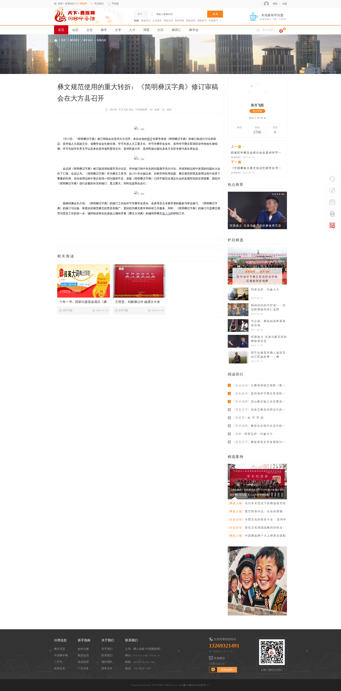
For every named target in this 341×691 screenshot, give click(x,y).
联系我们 (106, 655)
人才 (132, 29)
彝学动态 (88, 40)
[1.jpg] (139, 128)
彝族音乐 (146, 20)
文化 (89, 29)
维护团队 (106, 661)
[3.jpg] (139, 193)
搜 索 (215, 14)
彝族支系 (168, 20)
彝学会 (194, 29)
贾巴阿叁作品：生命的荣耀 (255, 511)
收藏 (157, 109)
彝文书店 (59, 648)
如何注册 (83, 648)
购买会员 (83, 655)
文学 (118, 29)
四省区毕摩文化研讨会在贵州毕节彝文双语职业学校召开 (257, 152)
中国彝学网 (61, 655)
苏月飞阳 (264, 271)
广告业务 (83, 668)
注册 (284, 4)
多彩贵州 (250, 271)
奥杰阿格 (179, 20)
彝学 (104, 29)
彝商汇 (176, 29)
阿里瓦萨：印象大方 (265, 289)
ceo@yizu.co (216, 663)
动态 (75, 29)
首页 (61, 29)
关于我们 (106, 648)
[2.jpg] (139, 158)
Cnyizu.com (176, 685)
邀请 (169, 109)
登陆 (275, 4)
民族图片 (213, 20)
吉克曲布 (157, 20)
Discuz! (147, 685)
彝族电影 (191, 20)
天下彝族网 (55, 40)
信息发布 (83, 661)
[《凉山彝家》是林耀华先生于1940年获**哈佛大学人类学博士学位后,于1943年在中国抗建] (257, 498)
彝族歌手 (202, 20)
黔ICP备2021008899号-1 (195, 685)
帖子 (140, 14)
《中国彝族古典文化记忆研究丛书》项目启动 (257, 168)
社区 (160, 29)
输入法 (166, 213)
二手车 (58, 661)
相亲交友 (59, 668)
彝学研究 (74, 40)
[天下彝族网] (75, 15)
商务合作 (106, 668)
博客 (146, 29)
